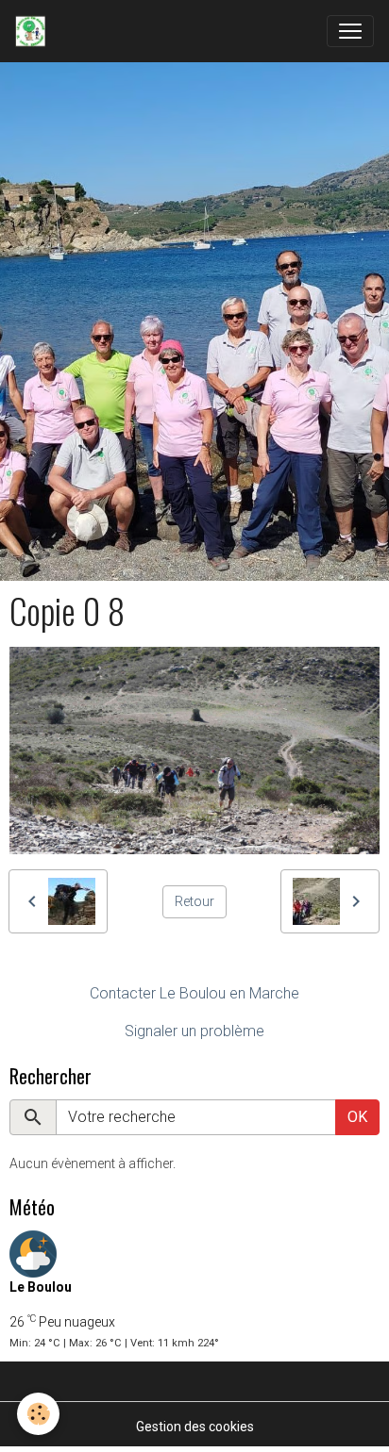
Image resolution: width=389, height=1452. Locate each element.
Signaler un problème (194, 1031)
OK (357, 1117)
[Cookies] (38, 1414)
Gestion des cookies (195, 1426)
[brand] (34, 31)
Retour (194, 901)
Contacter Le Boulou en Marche (194, 993)
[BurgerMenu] (350, 31)
